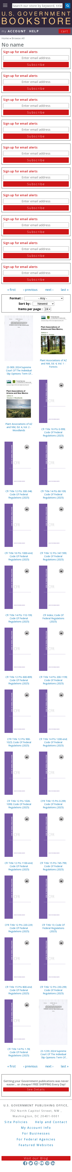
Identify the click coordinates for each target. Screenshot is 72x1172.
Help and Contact (51, 1122)
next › (49, 290)
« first (11, 290)
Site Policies (16, 1122)
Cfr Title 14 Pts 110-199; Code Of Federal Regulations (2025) (19, 618)
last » (64, 290)
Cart (64, 31)
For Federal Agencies (36, 1139)
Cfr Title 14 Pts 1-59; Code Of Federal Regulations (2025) (19, 1052)
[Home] (36, 23)
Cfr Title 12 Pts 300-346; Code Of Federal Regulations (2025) (19, 494)
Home (5, 38)
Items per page (30, 309)
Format (16, 298)
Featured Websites (36, 1145)
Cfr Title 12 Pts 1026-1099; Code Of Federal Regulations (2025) (19, 804)
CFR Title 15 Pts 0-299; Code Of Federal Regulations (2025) (53, 804)
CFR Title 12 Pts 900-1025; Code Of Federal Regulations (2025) (19, 742)
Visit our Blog (36, 1158)
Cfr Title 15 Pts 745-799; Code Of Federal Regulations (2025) (53, 866)
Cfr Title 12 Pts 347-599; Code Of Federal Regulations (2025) (53, 556)
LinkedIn (53, 1163)
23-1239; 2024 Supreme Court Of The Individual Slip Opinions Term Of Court (53, 1054)
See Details (36, 1089)
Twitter (31, 1163)
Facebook (25, 1163)
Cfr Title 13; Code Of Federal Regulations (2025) (53, 928)
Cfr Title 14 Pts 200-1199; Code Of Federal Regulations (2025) (53, 680)
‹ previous (30, 290)
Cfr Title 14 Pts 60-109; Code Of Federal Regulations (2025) (53, 494)
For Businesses (36, 1133)
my (14, 31)
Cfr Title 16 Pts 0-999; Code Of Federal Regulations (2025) (53, 432)
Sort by (24, 304)
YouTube (42, 1163)
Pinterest (47, 1163)
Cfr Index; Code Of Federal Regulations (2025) (53, 618)
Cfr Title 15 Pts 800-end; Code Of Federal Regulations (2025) (18, 990)
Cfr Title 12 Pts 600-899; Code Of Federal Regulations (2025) (19, 680)
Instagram (36, 1163)
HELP (34, 31)
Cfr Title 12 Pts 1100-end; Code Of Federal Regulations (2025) (19, 866)
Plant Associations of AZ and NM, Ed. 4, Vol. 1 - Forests (53, 363)
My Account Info (36, 1128)
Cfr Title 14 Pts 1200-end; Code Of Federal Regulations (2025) (53, 742)
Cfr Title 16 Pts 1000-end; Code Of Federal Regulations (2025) (19, 556)
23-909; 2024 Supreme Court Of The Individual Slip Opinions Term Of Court (19, 370)
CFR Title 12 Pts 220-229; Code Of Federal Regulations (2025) (19, 928)
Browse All (18, 38)
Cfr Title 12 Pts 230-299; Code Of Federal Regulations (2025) (53, 990)
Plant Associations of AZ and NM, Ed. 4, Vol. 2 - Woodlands (18, 427)
